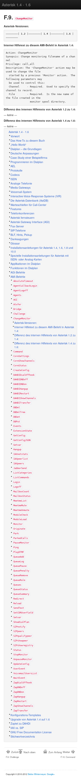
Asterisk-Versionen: (25, 323)
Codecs (15, 175)
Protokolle (16, 170)
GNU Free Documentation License (31, 732)
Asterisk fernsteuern (22, 217)
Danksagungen (20, 239)
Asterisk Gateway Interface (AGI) (30, 222)
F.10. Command (68, 754)
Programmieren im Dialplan (27, 162)
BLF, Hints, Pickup (21, 235)
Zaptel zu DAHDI (20, 723)
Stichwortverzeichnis (23, 736)
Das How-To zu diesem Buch (28, 140)
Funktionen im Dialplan (24, 268)
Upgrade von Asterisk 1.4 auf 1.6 (30, 719)
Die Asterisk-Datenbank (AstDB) (29, 200)
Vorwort (15, 136)
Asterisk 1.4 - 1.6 (16, 4)
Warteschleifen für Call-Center (28, 205)
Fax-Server (17, 226)
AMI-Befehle (18, 277)
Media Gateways (21, 187)
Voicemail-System (21, 192)
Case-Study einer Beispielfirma (29, 157)
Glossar (15, 243)
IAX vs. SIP (17, 728)
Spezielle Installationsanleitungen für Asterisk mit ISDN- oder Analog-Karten (40, 257)
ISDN (14, 179)
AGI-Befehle (18, 272)
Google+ (51, 774)
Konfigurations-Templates (26, 715)
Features (16, 209)
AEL (13, 166)
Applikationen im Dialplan (25, 264)
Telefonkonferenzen (22, 213)
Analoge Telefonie (21, 183)
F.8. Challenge (12, 754)
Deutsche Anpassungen (25, 153)
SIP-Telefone (18, 230)
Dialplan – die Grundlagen (26, 149)
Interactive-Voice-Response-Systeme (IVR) (36, 196)
